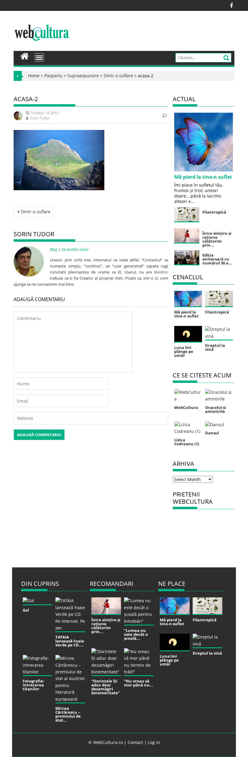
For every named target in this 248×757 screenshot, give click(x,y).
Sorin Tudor (40, 118)
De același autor (75, 249)
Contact (135, 742)
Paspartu (53, 75)
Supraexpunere (83, 75)
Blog (53, 249)
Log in (154, 742)
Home (34, 75)
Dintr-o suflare (118, 75)
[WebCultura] (25, 55)
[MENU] (39, 57)
